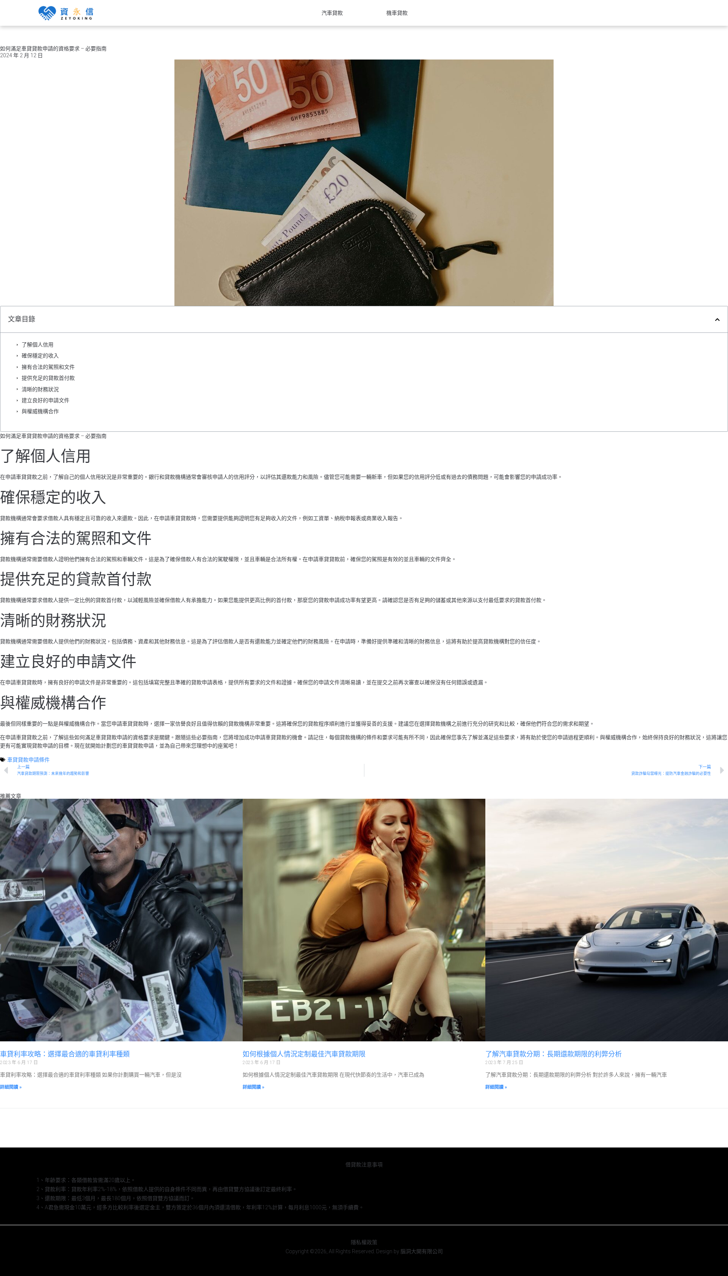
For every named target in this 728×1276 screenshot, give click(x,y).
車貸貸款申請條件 (28, 760)
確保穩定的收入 (40, 356)
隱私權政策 (364, 1242)
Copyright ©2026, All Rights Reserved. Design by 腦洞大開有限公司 (364, 1251)
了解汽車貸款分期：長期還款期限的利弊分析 (553, 1054)
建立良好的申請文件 (45, 400)
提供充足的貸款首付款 (48, 378)
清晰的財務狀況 (40, 389)
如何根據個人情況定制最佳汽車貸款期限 (304, 1054)
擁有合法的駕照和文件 (48, 367)
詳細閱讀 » (11, 1087)
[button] (717, 319)
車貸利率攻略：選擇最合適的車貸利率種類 (65, 1054)
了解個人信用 (37, 345)
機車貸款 (397, 13)
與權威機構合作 (40, 411)
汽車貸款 (332, 13)
